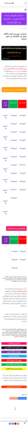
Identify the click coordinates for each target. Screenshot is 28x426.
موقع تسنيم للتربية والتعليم (7, 421)
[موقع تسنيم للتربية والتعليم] (9, 3)
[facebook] (10, 424)
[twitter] (15, 424)
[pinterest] (13, 424)
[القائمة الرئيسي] (26, 3)
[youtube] (18, 424)
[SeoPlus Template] (26, 421)
